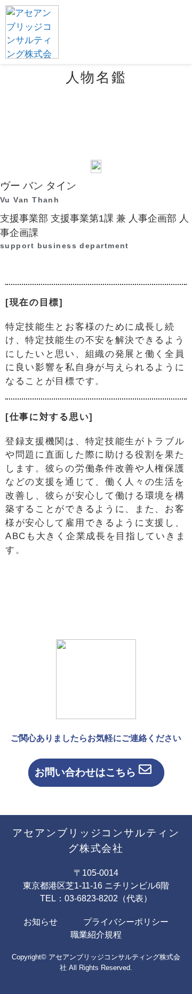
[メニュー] (170, 32)
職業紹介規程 (96, 934)
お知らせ (40, 921)
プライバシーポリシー (126, 921)
